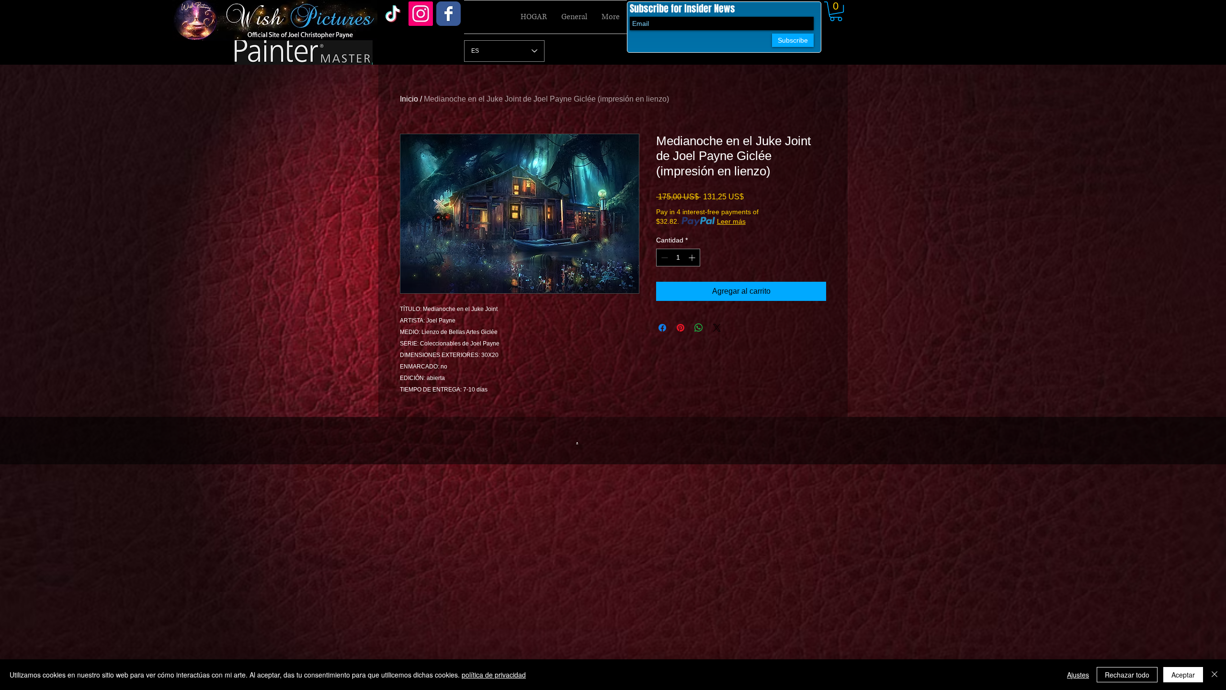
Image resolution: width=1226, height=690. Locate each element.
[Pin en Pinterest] (680, 328)
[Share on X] (717, 328)
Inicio (409, 99)
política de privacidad (494, 674)
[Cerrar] (1214, 674)
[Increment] (693, 257)
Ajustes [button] (1078, 674)
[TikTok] (393, 13)
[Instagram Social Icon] (421, 13)
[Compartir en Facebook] (662, 328)
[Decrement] (664, 257)
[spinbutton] (678, 257)
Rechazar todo (1127, 674)
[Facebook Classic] (448, 13)
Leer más (731, 221)
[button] (836, 11)
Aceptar (1183, 674)
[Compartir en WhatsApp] (698, 328)
